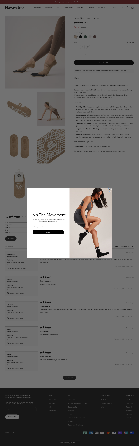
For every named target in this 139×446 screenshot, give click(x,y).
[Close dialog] (109, 189)
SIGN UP (48, 232)
